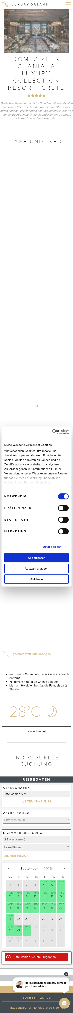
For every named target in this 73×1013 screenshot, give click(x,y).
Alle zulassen (36, 557)
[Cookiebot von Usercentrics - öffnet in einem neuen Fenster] (52, 431)
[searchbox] (36, 794)
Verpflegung (16, 813)
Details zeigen (52, 546)
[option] (36, 31)
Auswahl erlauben (36, 568)
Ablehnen (36, 579)
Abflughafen (16, 788)
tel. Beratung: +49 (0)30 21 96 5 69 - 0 (36, 1007)
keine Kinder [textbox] (12, 847)
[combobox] (36, 794)
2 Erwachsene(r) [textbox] (14, 839)
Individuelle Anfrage (36, 998)
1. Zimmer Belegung (23, 833)
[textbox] (36, 820)
